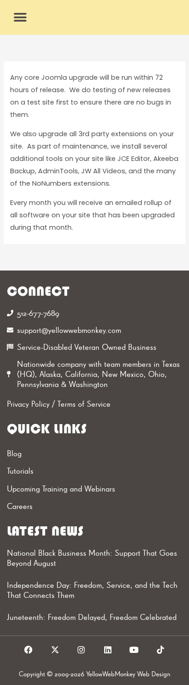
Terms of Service (84, 404)
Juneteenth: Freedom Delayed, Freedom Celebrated (92, 617)
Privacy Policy (28, 404)
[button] (20, 17)
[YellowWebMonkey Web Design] (94, 17)
